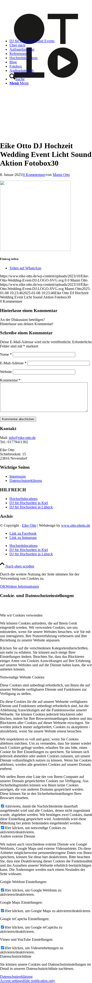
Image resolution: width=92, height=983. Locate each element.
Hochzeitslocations (23, 499)
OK (3, 586)
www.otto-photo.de (75, 525)
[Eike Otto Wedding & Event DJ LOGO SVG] (46, 90)
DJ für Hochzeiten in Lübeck (31, 507)
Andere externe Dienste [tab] (17, 836)
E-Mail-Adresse (13, 363)
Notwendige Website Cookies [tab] (22, 677)
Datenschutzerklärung (25, 481)
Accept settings (11, 981)
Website (6, 372)
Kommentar (10, 380)
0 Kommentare (34, 175)
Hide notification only (39, 981)
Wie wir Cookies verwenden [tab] (21, 615)
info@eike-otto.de (22, 438)
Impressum (17, 476)
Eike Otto (29, 525)
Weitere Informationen (22, 586)
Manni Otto (61, 175)
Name (6, 354)
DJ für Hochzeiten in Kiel (28, 503)
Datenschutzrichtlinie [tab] (15, 956)
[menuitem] (50, 41)
